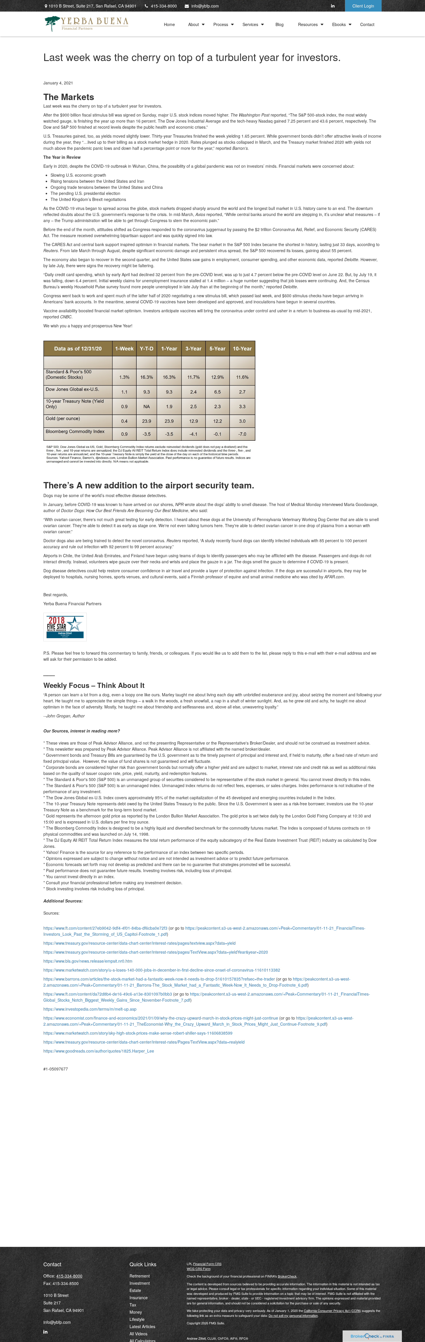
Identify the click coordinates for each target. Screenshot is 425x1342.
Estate (135, 1290)
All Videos (138, 1334)
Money (136, 1312)
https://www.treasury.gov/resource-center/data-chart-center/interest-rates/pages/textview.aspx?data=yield (139, 943)
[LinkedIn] (332, 6)
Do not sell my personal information (293, 1315)
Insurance (139, 1297)
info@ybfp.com (205, 6)
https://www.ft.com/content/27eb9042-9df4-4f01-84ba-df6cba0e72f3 (105, 928)
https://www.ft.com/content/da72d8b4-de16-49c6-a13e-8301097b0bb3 (107, 994)
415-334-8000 (164, 6)
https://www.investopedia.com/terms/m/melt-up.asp (89, 1009)
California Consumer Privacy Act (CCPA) (332, 1310)
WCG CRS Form (198, 1268)
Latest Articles (142, 1326)
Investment (140, 1283)
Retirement (140, 1276)
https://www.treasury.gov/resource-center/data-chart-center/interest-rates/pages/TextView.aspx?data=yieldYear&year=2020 (155, 952)
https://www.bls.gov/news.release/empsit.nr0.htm (87, 961)
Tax (133, 1305)
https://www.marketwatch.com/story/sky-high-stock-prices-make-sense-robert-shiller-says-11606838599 (137, 1033)
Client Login (363, 6)
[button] (169, 24)
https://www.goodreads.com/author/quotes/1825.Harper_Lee (98, 1051)
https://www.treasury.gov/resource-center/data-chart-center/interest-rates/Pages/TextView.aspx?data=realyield (144, 1042)
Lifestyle (137, 1319)
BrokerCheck (287, 1276)
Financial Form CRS (207, 1263)
